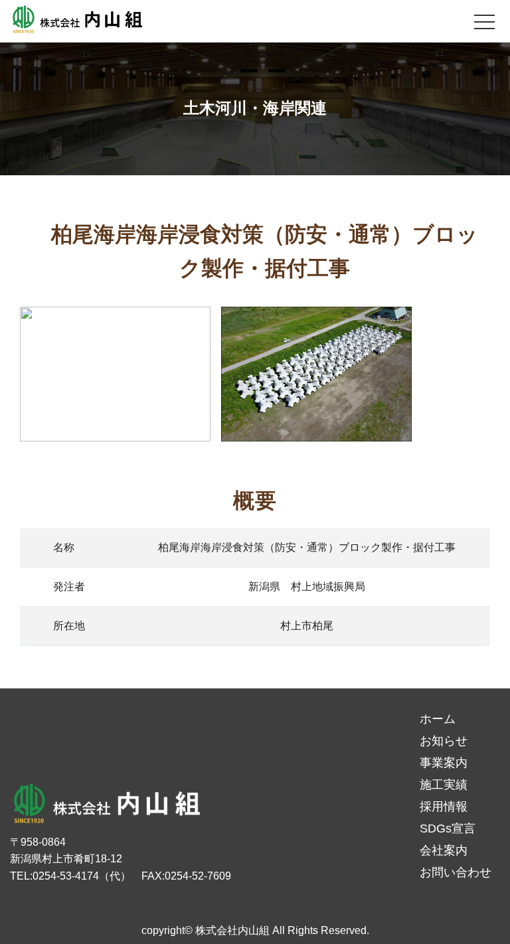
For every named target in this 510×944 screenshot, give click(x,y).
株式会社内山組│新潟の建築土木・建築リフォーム (76, 21)
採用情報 (444, 806)
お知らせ (444, 740)
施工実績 (444, 784)
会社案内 (444, 850)
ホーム (438, 719)
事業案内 (444, 762)
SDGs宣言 (447, 828)
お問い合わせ (455, 872)
